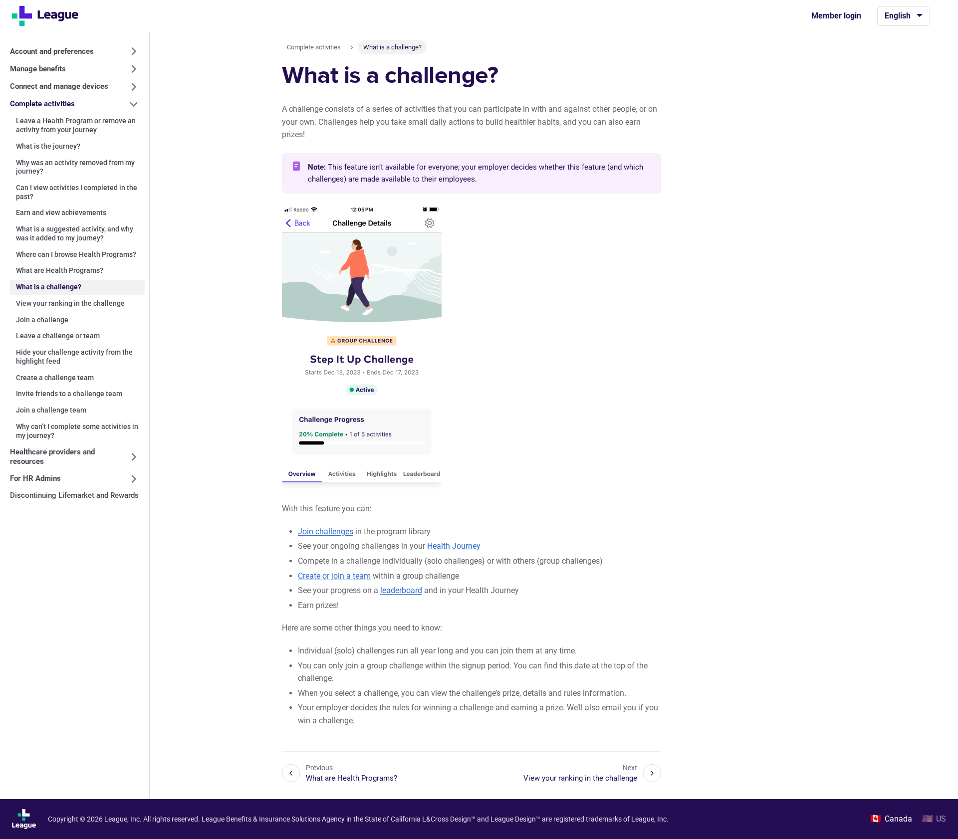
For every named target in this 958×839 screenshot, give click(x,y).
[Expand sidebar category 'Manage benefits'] (134, 69)
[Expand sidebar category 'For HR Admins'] (134, 479)
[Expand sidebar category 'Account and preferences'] (134, 51)
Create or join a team (334, 576)
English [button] (898, 15)
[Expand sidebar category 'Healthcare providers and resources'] (134, 457)
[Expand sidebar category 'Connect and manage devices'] (134, 87)
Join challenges (325, 531)
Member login (836, 15)
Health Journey (453, 546)
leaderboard (401, 590)
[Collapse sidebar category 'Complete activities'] (134, 104)
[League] (49, 16)
